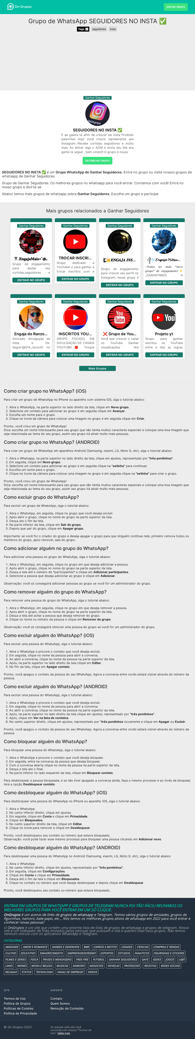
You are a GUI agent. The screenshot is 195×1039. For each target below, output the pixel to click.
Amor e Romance (35, 947)
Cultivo (10, 953)
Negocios (96, 966)
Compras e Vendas (166, 947)
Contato (56, 998)
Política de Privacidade (20, 1013)
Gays (144, 959)
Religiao (11, 972)
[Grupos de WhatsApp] (10, 6)
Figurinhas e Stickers (168, 953)
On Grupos (23, 7)
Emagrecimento (51, 953)
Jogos (169, 959)
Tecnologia (44, 972)
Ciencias (143, 947)
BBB (86, 947)
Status (26, 972)
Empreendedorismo (81, 953)
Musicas (62, 966)
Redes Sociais (170, 966)
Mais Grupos (97, 368)
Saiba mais (64, 1033)
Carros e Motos (105, 947)
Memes (22, 966)
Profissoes (132, 966)
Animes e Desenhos (65, 947)
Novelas (113, 966)
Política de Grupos (17, 1003)
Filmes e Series (15, 959)
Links (9, 966)
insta (113, 29)
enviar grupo (175, 7)
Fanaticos (141, 953)
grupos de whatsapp (76, 914)
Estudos (124, 953)
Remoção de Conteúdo (67, 1008)
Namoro (79, 966)
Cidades (126, 947)
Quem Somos (60, 1003)
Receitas (150, 966)
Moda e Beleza (41, 966)
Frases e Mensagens (57, 959)
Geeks (157, 959)
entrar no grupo (97, 160)
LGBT (181, 959)
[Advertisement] (97, 61)
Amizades (11, 947)
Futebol (98, 959)
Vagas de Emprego (70, 972)
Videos (92, 972)
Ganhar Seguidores (123, 959)
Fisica (34, 959)
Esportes (106, 953)
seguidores (99, 29)
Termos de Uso (15, 998)
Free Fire (82, 959)
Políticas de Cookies (18, 1008)
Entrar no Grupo (31, 280)
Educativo (28, 953)
